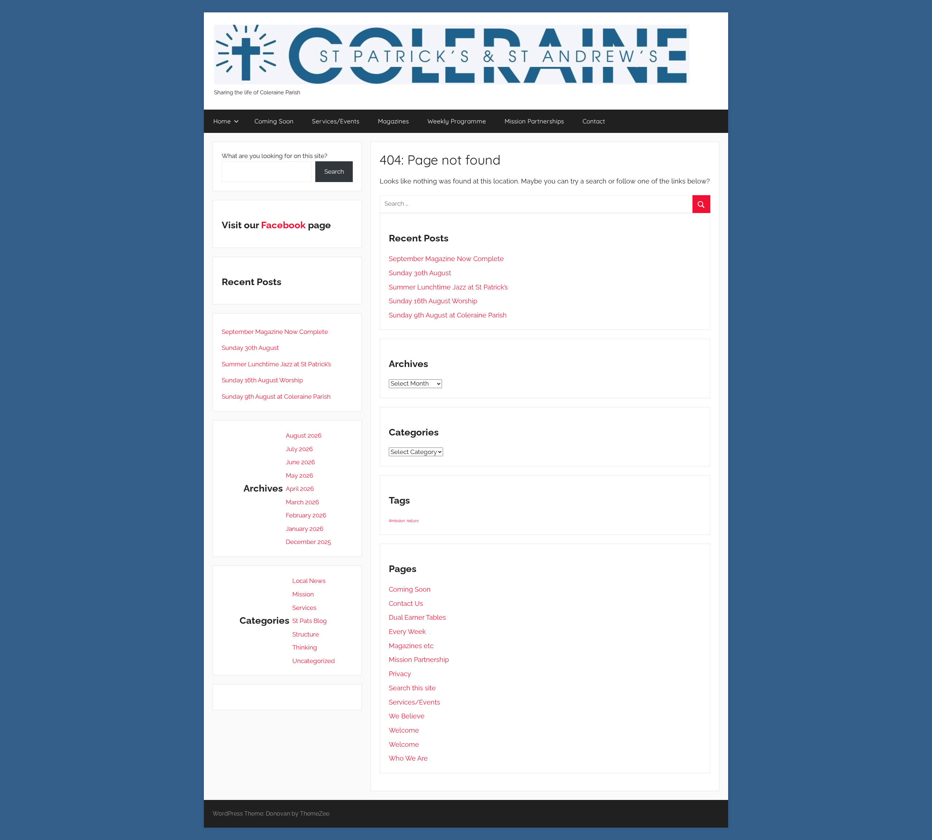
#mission (397, 520)
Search (334, 171)
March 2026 (302, 502)
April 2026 (300, 488)
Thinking (304, 647)
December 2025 (308, 541)
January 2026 (304, 528)
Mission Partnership (419, 659)
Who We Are (408, 758)
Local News (308, 580)
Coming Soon (273, 121)
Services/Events (335, 121)
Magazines (393, 121)
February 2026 (306, 515)
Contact (593, 121)
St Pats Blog (309, 620)
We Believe (406, 716)
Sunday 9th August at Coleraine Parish (448, 315)
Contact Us (406, 603)
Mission (303, 594)
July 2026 (299, 449)
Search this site (412, 688)
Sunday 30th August (420, 273)
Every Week (407, 631)
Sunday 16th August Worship (433, 301)
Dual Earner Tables (417, 617)
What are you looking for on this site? (274, 155)
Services (304, 607)
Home (222, 121)
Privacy (400, 674)
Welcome (404, 730)
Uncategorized (313, 660)
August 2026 (303, 435)
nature (413, 520)
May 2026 (299, 475)
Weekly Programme (456, 121)
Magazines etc (411, 646)
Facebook (283, 225)
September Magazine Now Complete (446, 259)
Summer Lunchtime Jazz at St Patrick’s (448, 287)
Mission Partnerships (534, 121)
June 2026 (300, 462)
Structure (305, 634)
